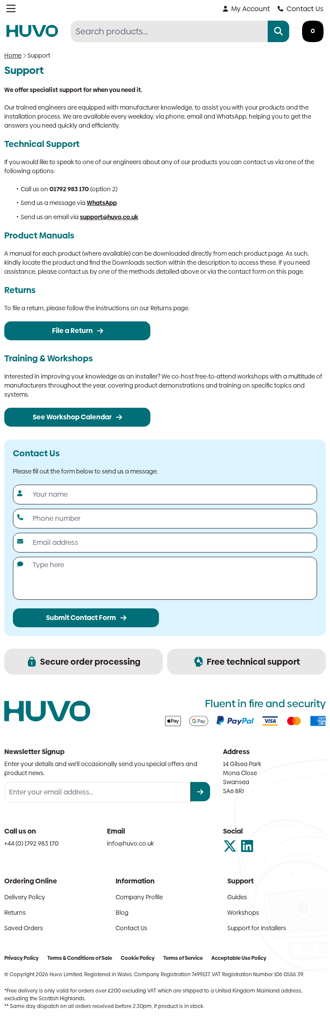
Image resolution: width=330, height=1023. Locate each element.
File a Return (72, 331)
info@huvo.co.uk (130, 843)
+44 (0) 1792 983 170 (31, 843)
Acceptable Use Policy (238, 958)
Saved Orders (23, 928)
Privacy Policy (21, 958)
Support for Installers (256, 928)
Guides (237, 897)
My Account (250, 9)
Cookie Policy (138, 958)
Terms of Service (183, 958)
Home (12, 55)
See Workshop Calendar (72, 417)
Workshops (243, 912)
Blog (122, 912)
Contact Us (305, 9)
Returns (15, 912)
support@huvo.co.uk (109, 217)
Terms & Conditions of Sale (79, 958)
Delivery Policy (24, 897)
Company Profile (139, 897)
